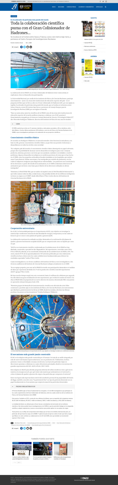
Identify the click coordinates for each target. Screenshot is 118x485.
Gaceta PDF (87, 42)
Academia (13, 16)
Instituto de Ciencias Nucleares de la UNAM (20, 425)
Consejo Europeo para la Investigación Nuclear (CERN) (38, 423)
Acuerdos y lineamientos (86, 7)
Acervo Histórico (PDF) (90, 50)
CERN (18, 124)
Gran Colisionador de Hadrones (63, 423)
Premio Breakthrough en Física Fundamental (41, 425)
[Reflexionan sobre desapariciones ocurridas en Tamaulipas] (63, 448)
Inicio (53, 7)
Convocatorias (71, 7)
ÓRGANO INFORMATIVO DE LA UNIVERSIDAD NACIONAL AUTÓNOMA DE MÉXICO (48, 1)
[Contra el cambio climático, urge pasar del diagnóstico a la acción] (22, 448)
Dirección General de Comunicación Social (84, 480)
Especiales (99, 7)
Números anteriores (89, 46)
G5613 (53, 423)
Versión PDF (87, 77)
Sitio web (86, 81)
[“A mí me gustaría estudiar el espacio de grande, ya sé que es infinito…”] (42, 448)
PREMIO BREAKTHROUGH (25, 386)
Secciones (61, 7)
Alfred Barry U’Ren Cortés (20, 423)
